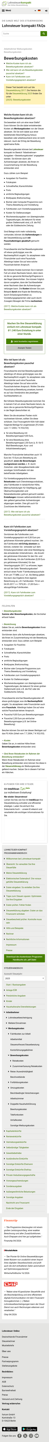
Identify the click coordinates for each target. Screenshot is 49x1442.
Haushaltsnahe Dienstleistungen (21, 1007)
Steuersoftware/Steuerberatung (24, 1044)
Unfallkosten (16, 1120)
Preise (5, 1395)
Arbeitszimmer (17, 1098)
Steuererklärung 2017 (16, 90)
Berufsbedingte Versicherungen (24, 1093)
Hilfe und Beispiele (14, 928)
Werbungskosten (24, 49)
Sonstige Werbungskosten (22, 1125)
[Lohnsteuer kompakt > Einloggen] (46, 11)
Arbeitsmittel (16, 1039)
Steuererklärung (13, 766)
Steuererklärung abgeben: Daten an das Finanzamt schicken (24, 912)
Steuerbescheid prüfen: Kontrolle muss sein (24, 921)
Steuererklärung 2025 (22, 93)
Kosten (7, 740)
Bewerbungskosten (12, 52)
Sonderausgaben (14, 1186)
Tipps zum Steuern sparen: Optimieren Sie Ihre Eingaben (23, 898)
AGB (4, 1382)
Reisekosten (18, 1061)
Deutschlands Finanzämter (14, 1337)
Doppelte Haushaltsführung (23, 1104)
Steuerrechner (8, 1341)
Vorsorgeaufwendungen (17, 1181)
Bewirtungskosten (18, 1109)
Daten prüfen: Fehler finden (18, 905)
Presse (9, 950)
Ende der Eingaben (14, 1208)
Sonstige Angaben (14, 1197)
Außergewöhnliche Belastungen (20, 1192)
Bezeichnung (10, 624)
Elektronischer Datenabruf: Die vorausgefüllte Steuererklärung (23, 880)
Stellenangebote (9, 1366)
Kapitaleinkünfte (13, 1131)
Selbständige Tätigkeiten (17, 1147)
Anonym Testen (24, 348)
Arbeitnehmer (10, 49)
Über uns (6, 1351)
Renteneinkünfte (13, 1136)
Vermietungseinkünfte (16, 1142)
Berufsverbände (17, 1077)
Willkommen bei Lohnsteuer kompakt (23, 859)
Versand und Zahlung (12, 1399)
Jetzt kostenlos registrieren (25, 341)
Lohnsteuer (38, 149)
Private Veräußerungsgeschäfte (20, 1175)
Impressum (11, 945)
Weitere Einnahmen (17, 1023)
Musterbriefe (8, 1345)
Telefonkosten (16, 1115)
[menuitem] (37, 11)
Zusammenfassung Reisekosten (27, 1066)
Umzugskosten (17, 1088)
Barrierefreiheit (9, 1390)
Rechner (10, 934)
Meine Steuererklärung (16, 873)
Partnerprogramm (10, 1361)
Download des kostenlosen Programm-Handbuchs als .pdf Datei (24, 958)
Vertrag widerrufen (11, 1403)
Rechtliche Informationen (17, 939)
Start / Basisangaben (16, 985)
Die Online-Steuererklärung (18, 5)
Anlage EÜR (11, 990)
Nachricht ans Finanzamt (17, 1203)
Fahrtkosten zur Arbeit (20, 1034)
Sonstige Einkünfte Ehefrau (18, 1169)
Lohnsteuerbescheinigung (20, 1017)
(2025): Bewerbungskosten (18, 100)
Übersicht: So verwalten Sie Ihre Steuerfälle (20, 866)
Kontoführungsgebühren (21, 1050)
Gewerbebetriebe (13, 1153)
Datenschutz (8, 1386)
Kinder (9, 1001)
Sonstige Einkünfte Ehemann (19, 1164)
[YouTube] (37, 1436)
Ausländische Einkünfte (17, 1158)
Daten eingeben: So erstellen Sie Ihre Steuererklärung (23, 889)
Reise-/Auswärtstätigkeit (21, 1071)
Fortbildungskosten (19, 1082)
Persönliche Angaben (16, 996)
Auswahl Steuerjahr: (13, 974)
